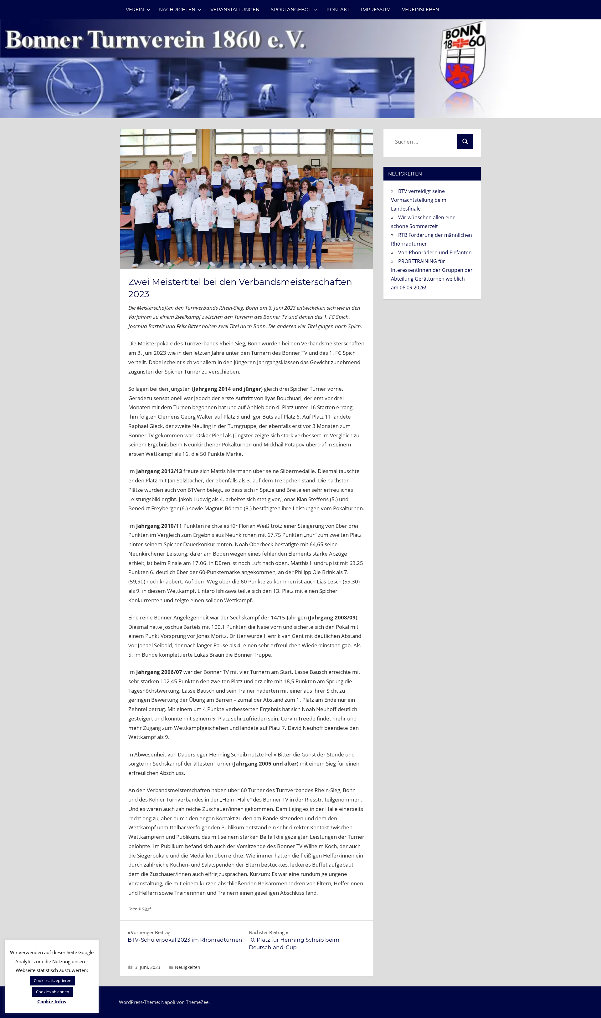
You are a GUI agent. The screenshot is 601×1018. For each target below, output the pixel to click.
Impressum (376, 10)
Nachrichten (177, 10)
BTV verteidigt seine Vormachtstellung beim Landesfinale (418, 200)
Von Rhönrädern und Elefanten (435, 252)
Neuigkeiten (187, 967)
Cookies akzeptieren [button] (52, 980)
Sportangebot (291, 10)
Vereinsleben (420, 10)
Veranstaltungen (234, 10)
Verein (135, 10)
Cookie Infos (51, 1001)
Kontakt (338, 10)
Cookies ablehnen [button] (52, 992)
